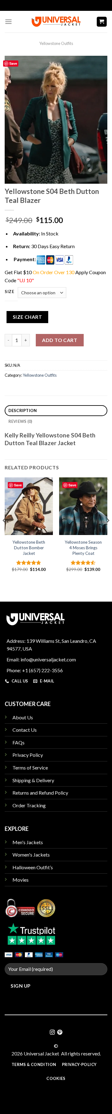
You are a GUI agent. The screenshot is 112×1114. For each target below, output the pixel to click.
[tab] (56, 410)
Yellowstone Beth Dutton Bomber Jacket (28, 547)
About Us (22, 717)
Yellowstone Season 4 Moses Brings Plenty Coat (83, 547)
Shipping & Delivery (33, 780)
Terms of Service (30, 767)
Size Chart (27, 317)
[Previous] (4, 533)
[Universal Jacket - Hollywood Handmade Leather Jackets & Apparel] (56, 21)
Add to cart (59, 340)
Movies (20, 880)
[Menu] (8, 21)
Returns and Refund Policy (40, 793)
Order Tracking (29, 805)
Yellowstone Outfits (56, 43)
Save (13, 63)
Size (9, 292)
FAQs (18, 742)
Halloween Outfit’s (32, 867)
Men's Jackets (27, 842)
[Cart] (102, 22)
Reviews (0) (20, 421)
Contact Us (24, 730)
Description (22, 410)
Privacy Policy (27, 755)
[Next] (108, 533)
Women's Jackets (31, 854)
